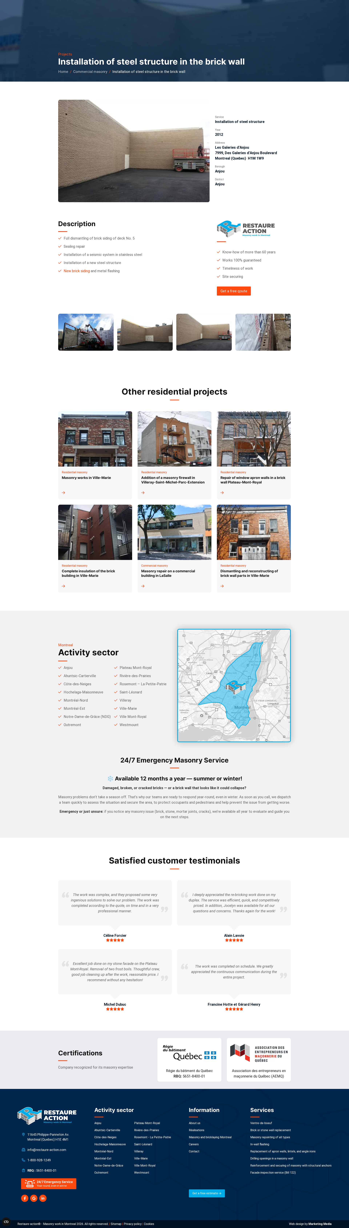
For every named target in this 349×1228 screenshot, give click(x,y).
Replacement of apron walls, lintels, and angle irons (283, 1151)
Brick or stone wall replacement (270, 1130)
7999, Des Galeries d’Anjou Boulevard (246, 153)
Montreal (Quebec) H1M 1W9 (239, 158)
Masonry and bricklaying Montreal (210, 1137)
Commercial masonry (90, 71)
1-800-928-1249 (39, 1160)
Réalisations (196, 1130)
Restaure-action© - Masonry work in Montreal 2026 (50, 1224)
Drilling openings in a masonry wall (271, 1158)
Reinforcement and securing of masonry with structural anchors (291, 1165)
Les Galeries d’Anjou (232, 147)
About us (194, 1123)
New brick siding (77, 271)
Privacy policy (133, 1224)
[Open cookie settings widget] (6, 1221)
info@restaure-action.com (46, 1150)
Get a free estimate (205, 1193)
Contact (194, 1151)
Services (262, 1110)
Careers (194, 1144)
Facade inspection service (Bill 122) (273, 1172)
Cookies (149, 1224)
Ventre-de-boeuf (261, 1123)
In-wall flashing (259, 1144)
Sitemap (116, 1224)
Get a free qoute (233, 291)
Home (63, 71)
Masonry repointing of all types (270, 1137)
